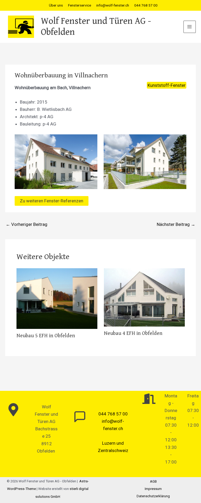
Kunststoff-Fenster (167, 85)
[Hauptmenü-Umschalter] (189, 27)
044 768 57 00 (146, 5)
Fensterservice (79, 5)
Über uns (56, 5)
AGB (153, 481)
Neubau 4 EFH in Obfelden (133, 333)
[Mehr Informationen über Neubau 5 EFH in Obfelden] (56, 298)
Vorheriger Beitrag (26, 224)
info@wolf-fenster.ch (112, 5)
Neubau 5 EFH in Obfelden (45, 336)
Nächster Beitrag (176, 224)
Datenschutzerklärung (153, 496)
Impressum (153, 489)
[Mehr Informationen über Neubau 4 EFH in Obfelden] (144, 297)
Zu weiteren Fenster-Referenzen (51, 200)
